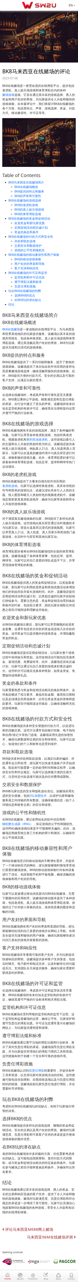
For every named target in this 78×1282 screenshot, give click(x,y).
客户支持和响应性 (26, 268)
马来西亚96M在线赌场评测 (50, 1237)
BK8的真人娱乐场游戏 (29, 209)
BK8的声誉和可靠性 (27, 196)
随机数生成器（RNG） (17, 824)
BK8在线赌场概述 (26, 187)
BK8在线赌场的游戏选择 (24, 200)
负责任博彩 (36, 1070)
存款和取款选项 (25, 241)
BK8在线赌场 (11, 329)
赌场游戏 (8, 95)
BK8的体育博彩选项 (27, 214)
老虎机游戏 (9, 486)
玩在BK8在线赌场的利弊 (24, 291)
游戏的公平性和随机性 (29, 250)
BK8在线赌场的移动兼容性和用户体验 (33, 255)
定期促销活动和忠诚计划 (31, 227)
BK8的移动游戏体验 (27, 259)
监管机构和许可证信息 (29, 277)
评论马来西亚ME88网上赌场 (28, 1229)
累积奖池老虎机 (37, 439)
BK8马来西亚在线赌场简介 (26, 182)
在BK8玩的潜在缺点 (27, 300)
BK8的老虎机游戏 (26, 205)
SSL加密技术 (38, 796)
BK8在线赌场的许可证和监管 (27, 273)
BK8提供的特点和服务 (29, 191)
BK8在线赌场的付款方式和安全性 (30, 237)
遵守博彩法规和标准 (28, 282)
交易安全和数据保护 (28, 246)
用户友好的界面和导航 (29, 264)
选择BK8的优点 (24, 295)
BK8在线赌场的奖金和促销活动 (29, 218)
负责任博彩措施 (25, 286)
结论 (11, 304)
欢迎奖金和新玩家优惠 (29, 223)
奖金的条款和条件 (26, 232)
